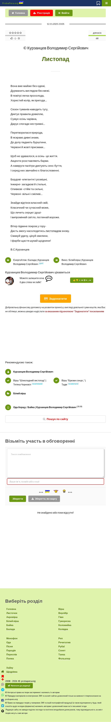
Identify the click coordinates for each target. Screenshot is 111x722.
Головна (20, 13)
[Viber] (2, 684)
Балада (10, 629)
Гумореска (64, 621)
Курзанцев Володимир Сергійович (33, 371)
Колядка (63, 629)
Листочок (11, 613)
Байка (9, 625)
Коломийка (64, 625)
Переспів (11, 654)
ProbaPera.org (10, 3)
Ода (8, 642)
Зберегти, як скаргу (46, 498)
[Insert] (47, 491)
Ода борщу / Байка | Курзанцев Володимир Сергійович (44, 407)
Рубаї (61, 646)
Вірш (61, 609)
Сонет (61, 650)
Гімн (60, 617)
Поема (10, 658)
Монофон (11, 638)
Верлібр (63, 613)
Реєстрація (43, 13)
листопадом (53, 230)
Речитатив (64, 642)
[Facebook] (2, 700)
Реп (60, 638)
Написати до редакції (20, 685)
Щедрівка (11, 671)
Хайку (9, 667)
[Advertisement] (55, 340)
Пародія (11, 650)
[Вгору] (2, 711)
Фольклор (64, 658)
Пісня (9, 646)
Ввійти (65, 13)
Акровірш (11, 617)
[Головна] (2, 671)
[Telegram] (2, 689)
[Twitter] (2, 705)
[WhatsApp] (2, 695)
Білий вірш (19, 393)
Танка (61, 654)
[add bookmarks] (2, 677)
